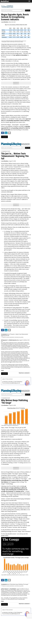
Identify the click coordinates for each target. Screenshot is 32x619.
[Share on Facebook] (2, 133)
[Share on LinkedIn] (6, 133)
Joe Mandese (5, 22)
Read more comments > (24, 373)
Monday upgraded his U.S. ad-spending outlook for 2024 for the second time (15, 128)
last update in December (20, 55)
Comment (4, 136)
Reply (2, 370)
